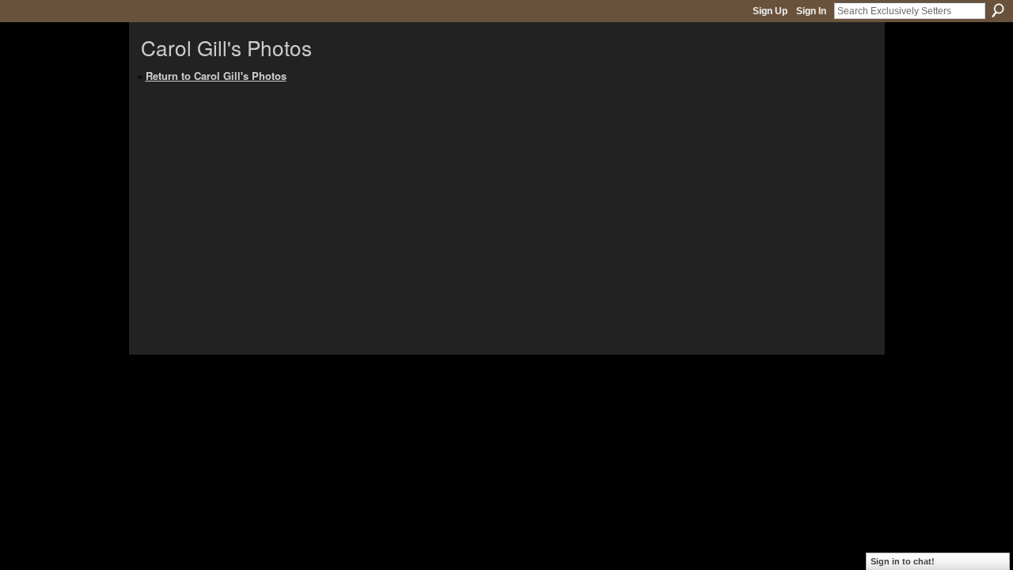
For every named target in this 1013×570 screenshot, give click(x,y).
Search (998, 10)
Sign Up (770, 11)
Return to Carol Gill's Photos (216, 75)
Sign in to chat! (903, 561)
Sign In (811, 11)
